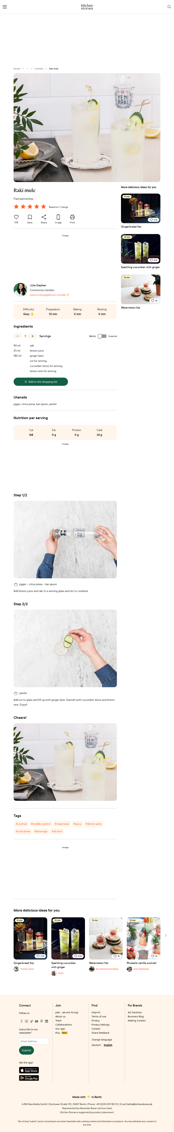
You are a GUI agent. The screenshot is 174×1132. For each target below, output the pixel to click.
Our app (60, 1028)
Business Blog (136, 1016)
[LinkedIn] (46, 1021)
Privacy (96, 1020)
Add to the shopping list (43, 382)
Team (58, 1020)
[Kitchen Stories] (87, 7)
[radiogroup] (31, 207)
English (108, 1045)
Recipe (17, 68)
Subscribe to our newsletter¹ (28, 1031)
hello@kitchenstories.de (139, 1104)
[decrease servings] (18, 336)
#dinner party (93, 824)
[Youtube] (36, 1021)
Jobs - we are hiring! (66, 1012)
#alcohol (57, 831)
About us (60, 1016)
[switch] (102, 336)
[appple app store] (34, 1071)
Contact (96, 1028)
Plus (60, 1032)
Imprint (96, 1012)
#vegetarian (62, 824)
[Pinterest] (41, 1021)
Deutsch (96, 1045)
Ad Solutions (135, 1012)
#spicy (77, 824)
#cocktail (21, 824)
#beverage (41, 831)
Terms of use (99, 1016)
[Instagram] (26, 1021)
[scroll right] (165, 935)
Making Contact (137, 1020)
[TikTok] (31, 1021)
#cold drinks (23, 831)
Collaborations (63, 1024)
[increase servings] (33, 336)
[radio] (16, 206)
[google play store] (34, 1078)
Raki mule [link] (53, 68)
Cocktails (38, 68)
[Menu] (5, 7)
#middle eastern (41, 824)
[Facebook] (21, 1021)
